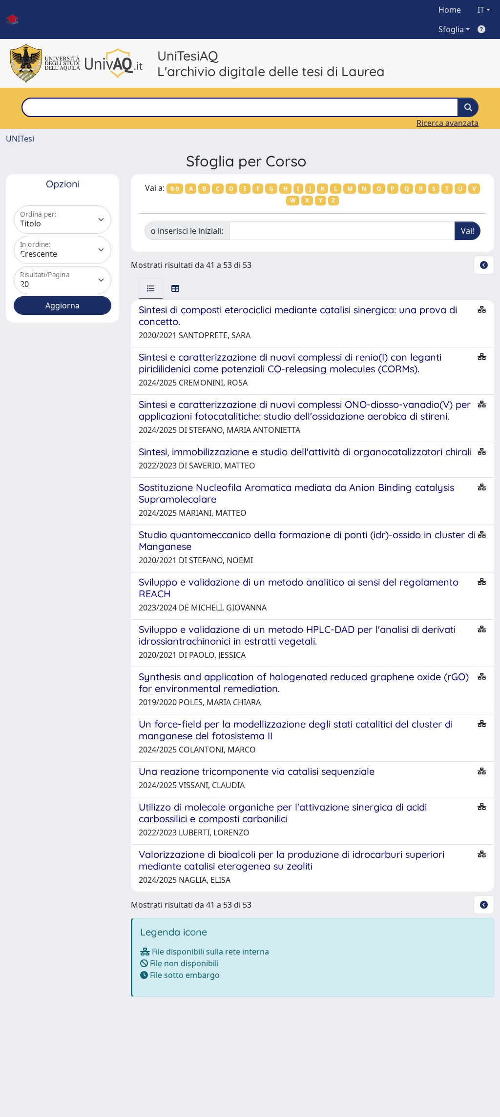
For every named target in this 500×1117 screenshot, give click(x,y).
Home (449, 9)
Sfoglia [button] (451, 29)
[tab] (151, 288)
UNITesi (20, 138)
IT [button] (481, 9)
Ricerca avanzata (448, 123)
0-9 (174, 188)
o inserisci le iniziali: (187, 230)
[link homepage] (16, 19)
